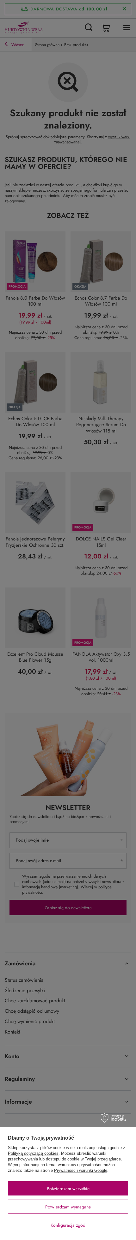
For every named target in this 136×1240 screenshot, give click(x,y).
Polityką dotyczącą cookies (33, 1153)
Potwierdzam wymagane (68, 1207)
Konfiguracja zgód (68, 1225)
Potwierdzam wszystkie (68, 1188)
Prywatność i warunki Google (80, 1170)
